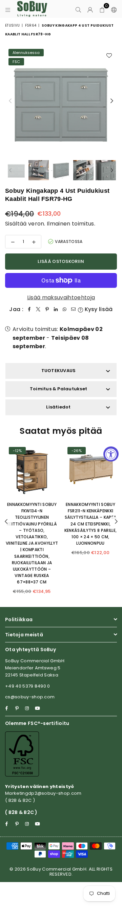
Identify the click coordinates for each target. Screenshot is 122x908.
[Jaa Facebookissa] (29, 309)
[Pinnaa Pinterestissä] (47, 309)
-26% (77, 450)
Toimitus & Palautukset (58, 389)
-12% (17, 450)
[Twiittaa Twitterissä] (38, 309)
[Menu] (8, 9)
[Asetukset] (112, 9)
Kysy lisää (98, 309)
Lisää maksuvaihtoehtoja (61, 297)
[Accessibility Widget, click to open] (111, 454)
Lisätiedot (58, 407)
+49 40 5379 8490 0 (27, 686)
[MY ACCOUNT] (90, 9)
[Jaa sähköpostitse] (73, 309)
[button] (102, 9)
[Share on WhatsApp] (64, 309)
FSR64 (31, 25)
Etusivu (12, 25)
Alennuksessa (26, 52)
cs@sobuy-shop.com (30, 697)
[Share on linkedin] (56, 309)
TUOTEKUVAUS (58, 370)
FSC (16, 61)
